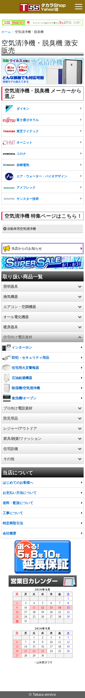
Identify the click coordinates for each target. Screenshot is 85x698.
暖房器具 (10, 327)
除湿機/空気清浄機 (26, 388)
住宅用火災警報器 (25, 368)
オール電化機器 (16, 317)
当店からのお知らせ (26, 248)
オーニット (24, 142)
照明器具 (10, 286)
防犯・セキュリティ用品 (30, 357)
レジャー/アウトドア (20, 428)
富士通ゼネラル (28, 120)
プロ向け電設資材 (17, 408)
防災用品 (10, 418)
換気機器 (10, 297)
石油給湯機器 (22, 378)
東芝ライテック (28, 131)
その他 (8, 459)
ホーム (6, 32)
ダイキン (23, 108)
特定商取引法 (13, 523)
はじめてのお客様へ (18, 482)
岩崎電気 (23, 165)
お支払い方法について (20, 493)
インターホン (22, 347)
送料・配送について (18, 503)
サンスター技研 (28, 199)
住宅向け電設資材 (17, 337)
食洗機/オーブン (24, 398)
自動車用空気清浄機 (21, 228)
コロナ (21, 153)
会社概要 (9, 533)
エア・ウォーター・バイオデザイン (42, 176)
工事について (13, 513)
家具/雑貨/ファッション (22, 438)
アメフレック (26, 187)
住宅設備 (10, 449)
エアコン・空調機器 (19, 307)
